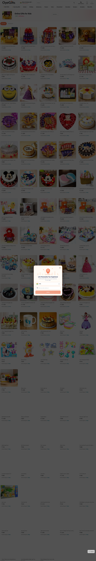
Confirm (48, 292)
